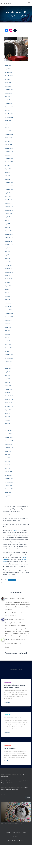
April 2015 (7, 227)
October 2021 (8, 138)
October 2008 (8, 485)
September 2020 (9, 151)
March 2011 (8, 385)
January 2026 (8, 72)
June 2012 (7, 334)
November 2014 (9, 237)
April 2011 (7, 382)
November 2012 (9, 317)
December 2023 (9, 103)
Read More (7, 702)
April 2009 (7, 465)
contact (16, 836)
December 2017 (9, 189)
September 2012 (9, 323)
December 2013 (9, 272)
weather (11, 583)
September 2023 (9, 106)
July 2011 (7, 372)
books (6, 583)
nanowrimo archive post (12, 718)
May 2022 (7, 127)
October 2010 (8, 403)
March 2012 (8, 344)
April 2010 (7, 423)
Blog (24, 832)
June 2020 (7, 155)
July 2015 (7, 217)
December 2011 (9, 354)
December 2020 (9, 148)
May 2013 (7, 296)
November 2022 (9, 117)
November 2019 (9, 162)
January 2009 (8, 475)
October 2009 (8, 444)
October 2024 (8, 93)
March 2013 (8, 303)
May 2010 (7, 420)
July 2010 (7, 413)
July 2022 (7, 124)
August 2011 (8, 368)
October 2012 (8, 320)
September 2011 (9, 365)
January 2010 (8, 434)
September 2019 (9, 165)
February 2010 (8, 430)
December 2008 (9, 478)
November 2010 (9, 399)
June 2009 (7, 458)
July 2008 (7, 495)
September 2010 (9, 406)
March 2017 (8, 196)
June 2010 (7, 416)
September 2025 (9, 79)
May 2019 (7, 175)
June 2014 (7, 251)
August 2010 (8, 410)
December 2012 (9, 313)
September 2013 (9, 282)
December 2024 (9, 89)
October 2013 (8, 279)
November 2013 (9, 275)
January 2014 (8, 268)
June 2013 (7, 292)
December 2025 (9, 76)
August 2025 (8, 82)
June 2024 (7, 96)
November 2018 (9, 186)
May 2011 (7, 378)
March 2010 (8, 427)
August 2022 (8, 120)
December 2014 (9, 234)
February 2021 (8, 144)
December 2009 (9, 437)
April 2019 (7, 179)
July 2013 (7, 289)
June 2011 (7, 375)
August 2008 (8, 492)
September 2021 (9, 141)
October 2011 (8, 361)
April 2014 (7, 258)
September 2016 (9, 206)
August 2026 (8, 65)
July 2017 (7, 193)
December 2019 (9, 158)
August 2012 (8, 327)
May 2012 (7, 337)
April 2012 (7, 341)
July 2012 (7, 330)
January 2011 (8, 392)
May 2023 (7, 110)
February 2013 (8, 306)
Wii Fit (15, 530)
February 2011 (8, 389)
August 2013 (8, 286)
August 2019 (8, 168)
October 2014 (8, 241)
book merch (16, 832)
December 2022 (9, 113)
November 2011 (9, 358)
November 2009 (9, 440)
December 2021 (9, 134)
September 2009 (9, 447)
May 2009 (7, 461)
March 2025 (8, 86)
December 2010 (9, 396)
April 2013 (7, 299)
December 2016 (9, 199)
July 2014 (7, 248)
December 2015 (9, 210)
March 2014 (8, 261)
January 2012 (8, 351)
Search (3, 794)
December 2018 (9, 182)
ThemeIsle (21, 840)
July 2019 (7, 172)
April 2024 (7, 100)
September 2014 (9, 244)
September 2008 (9, 489)
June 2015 (7, 220)
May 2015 (7, 224)
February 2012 (8, 348)
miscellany (12, 579)
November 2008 (9, 482)
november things (9, 748)
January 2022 (8, 131)
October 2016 (8, 203)
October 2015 (8, 213)
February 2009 (8, 471)
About (8, 832)
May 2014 (7, 255)
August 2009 (8, 451)
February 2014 (8, 265)
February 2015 (8, 230)
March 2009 (8, 468)
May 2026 (7, 69)
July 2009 (7, 454)
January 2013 (8, 310)
